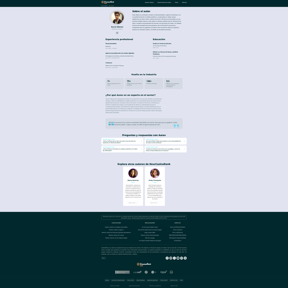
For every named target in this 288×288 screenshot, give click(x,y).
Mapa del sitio (174, 285)
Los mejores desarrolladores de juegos (150, 240)
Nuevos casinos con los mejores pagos (116, 238)
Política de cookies (114, 285)
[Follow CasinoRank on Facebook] (167, 258)
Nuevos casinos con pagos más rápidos (116, 227)
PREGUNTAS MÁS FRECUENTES (177, 235)
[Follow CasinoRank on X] (174, 258)
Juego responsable (150, 232)
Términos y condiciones (155, 285)
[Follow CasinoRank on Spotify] (181, 258)
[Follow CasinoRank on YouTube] (177, 258)
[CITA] (154, 272)
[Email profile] (117, 32)
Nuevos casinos (149, 2)
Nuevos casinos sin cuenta (116, 235)
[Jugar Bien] (137, 272)
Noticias (184, 2)
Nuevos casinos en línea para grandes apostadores (116, 232)
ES (102, 258)
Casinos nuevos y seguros (116, 230)
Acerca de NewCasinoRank (177, 227)
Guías (176, 2)
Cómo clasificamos (177, 232)
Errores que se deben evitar (150, 227)
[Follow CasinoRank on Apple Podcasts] (185, 258)
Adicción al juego (150, 238)
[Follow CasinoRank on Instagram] (170, 258)
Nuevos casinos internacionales (150, 235)
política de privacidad (134, 285)
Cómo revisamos (177, 230)
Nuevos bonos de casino (164, 2)
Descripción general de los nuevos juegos (150, 230)
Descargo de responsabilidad (177, 238)
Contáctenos (177, 240)
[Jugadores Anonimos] (146, 272)
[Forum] (163, 272)
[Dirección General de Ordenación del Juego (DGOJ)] (122, 272)
